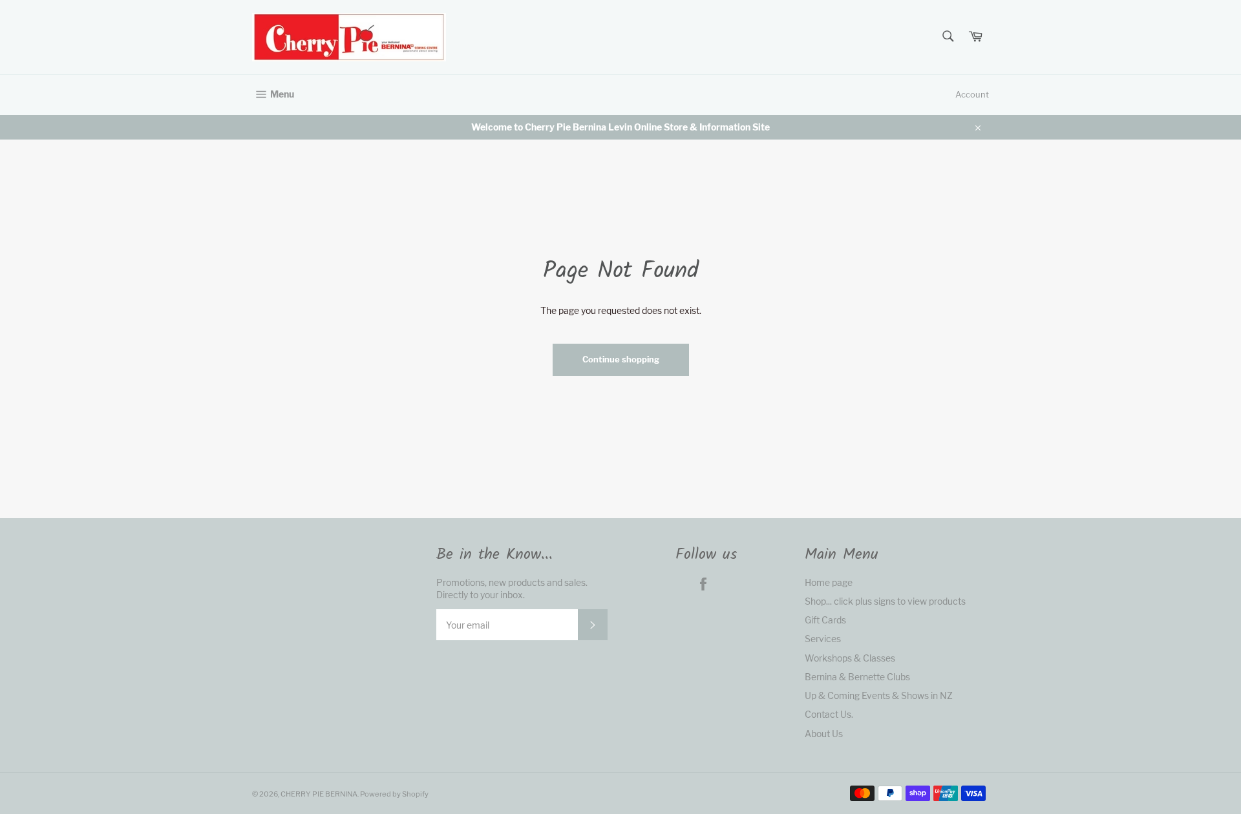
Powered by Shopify (394, 793)
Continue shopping (620, 359)
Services (823, 638)
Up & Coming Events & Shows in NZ (879, 695)
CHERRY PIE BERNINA (319, 793)
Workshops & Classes (850, 657)
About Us (824, 733)
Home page (829, 582)
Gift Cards (825, 619)
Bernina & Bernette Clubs (857, 676)
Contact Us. (829, 714)
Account (972, 94)
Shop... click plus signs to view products (885, 601)
